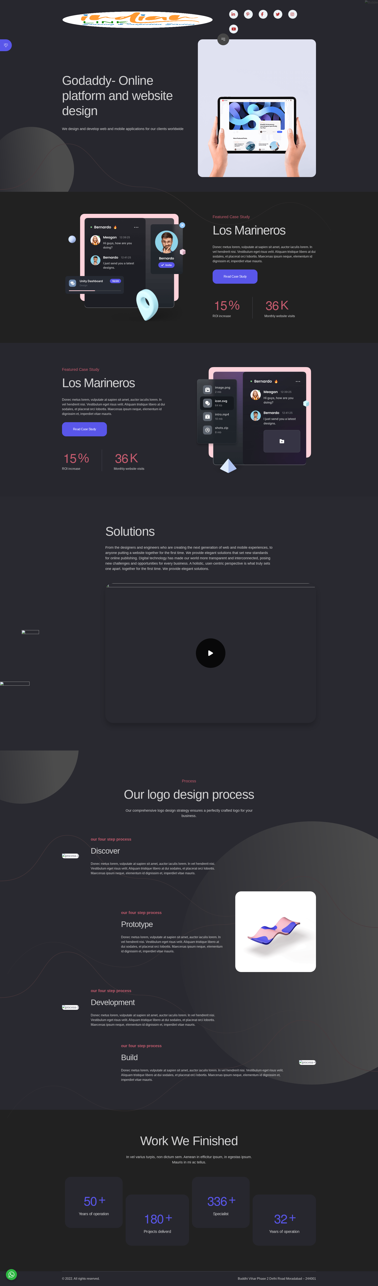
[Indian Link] (137, 20)
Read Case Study (235, 276)
